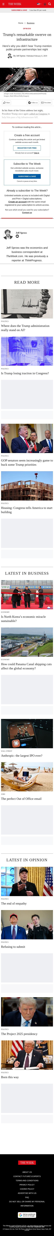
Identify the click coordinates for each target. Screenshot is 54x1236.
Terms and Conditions (27, 1180)
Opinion (27, 29)
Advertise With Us (27, 1193)
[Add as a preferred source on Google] (27, 1215)
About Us (27, 1172)
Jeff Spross (20, 56)
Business (30, 23)
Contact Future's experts (27, 1176)
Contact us (27, 212)
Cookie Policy (27, 1189)
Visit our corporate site (35, 1227)
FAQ (27, 1197)
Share (8, 103)
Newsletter (47, 103)
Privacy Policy (27, 1185)
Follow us (34, 103)
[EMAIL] (18, 236)
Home (20, 23)
